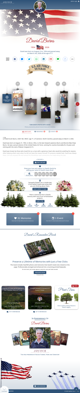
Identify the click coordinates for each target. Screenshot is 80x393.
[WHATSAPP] (36, 59)
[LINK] (72, 59)
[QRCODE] (7, 59)
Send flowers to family (40, 189)
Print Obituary (41, 162)
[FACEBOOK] (14, 59)
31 (38, 213)
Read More (40, 159)
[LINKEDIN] (43, 59)
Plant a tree (40, 201)
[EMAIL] (50, 59)
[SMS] (58, 59)
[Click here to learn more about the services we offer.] (40, 351)
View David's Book (40, 272)
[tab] (27, 131)
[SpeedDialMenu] (76, 389)
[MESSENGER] (22, 59)
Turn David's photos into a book (40, 124)
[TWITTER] (29, 59)
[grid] (40, 105)
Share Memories (41, 386)
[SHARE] (65, 59)
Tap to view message (14, 311)
